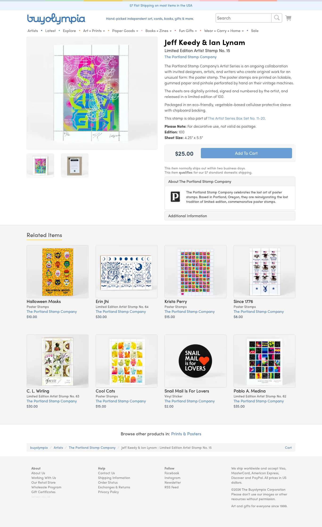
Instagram (172, 477)
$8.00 (238, 316)
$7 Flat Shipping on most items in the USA (161, 5)
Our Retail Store (43, 482)
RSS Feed (172, 487)
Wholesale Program (46, 487)
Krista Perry (176, 301)
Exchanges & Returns (114, 487)
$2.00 (169, 406)
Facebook (172, 472)
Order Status (108, 482)
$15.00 (170, 316)
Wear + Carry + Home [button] (222, 30)
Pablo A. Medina (250, 391)
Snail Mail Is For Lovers (187, 391)
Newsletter (173, 482)
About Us (38, 472)
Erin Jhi (102, 301)
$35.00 (239, 406)
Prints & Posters (186, 434)
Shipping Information (114, 477)
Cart (288, 447)
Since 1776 (243, 301)
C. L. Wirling (38, 391)
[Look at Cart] (288, 18)
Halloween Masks (44, 301)
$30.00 (101, 316)
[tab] (230, 181)
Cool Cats (105, 391)
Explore (69, 30)
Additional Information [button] (187, 215)
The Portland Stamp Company (191, 56)
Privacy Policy (108, 491)
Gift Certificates (43, 491)
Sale (255, 30)
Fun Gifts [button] (186, 30)
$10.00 (32, 316)
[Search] (276, 18)
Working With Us (43, 477)
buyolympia (39, 447)
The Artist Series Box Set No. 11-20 (236, 118)
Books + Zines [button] (157, 30)
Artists (33, 30)
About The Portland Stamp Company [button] (199, 181)
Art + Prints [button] (93, 30)
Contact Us (106, 472)
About (36, 468)
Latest (50, 30)
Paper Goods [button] (124, 30)
